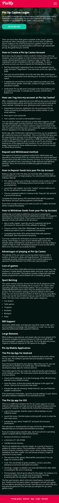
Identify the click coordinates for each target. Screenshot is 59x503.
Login (38, 499)
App (32, 499)
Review (45, 499)
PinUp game (16, 499)
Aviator (26, 499)
